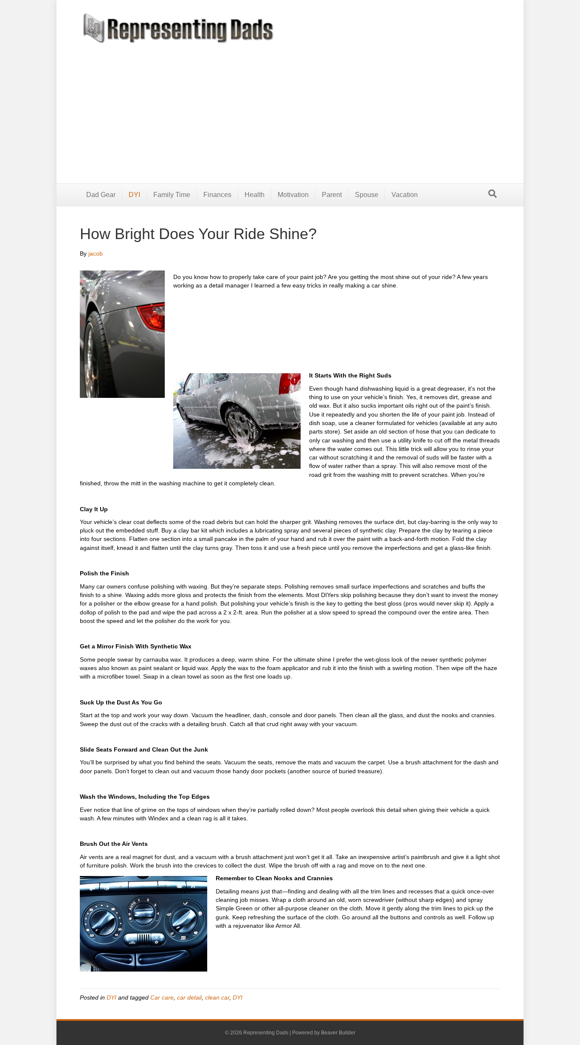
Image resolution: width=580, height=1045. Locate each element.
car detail (189, 997)
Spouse (366, 194)
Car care (162, 997)
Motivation (293, 194)
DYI (134, 194)
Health (255, 194)
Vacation (404, 194)
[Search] (492, 193)
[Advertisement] (290, 107)
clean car (217, 997)
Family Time (171, 194)
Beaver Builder (338, 1033)
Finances (217, 194)
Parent (332, 194)
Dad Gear (100, 194)
